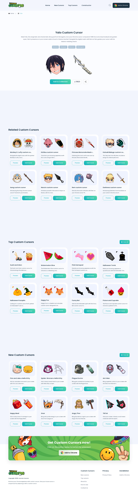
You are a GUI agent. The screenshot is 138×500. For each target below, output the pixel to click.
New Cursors (59, 5)
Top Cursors (72, 5)
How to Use (84, 485)
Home (47, 5)
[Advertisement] (69, 22)
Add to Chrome (123, 5)
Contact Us (84, 488)
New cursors (85, 475)
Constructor (86, 5)
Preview (15, 163)
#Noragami (80, 47)
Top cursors (84, 478)
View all (125, 242)
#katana (71, 47)
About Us (84, 481)
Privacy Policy (107, 475)
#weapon (63, 47)
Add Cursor (28, 275)
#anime (55, 47)
